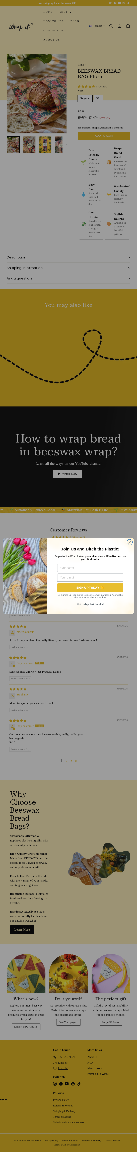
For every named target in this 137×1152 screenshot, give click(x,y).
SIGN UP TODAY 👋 (90, 587)
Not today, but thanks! (90, 604)
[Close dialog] (129, 542)
